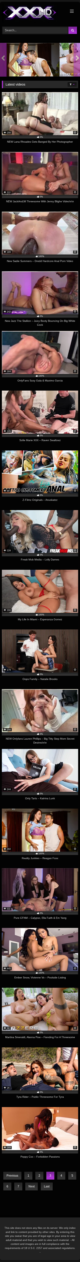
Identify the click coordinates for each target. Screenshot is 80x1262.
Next (31, 1186)
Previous (12, 1175)
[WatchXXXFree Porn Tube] (33, 14)
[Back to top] (68, 1251)
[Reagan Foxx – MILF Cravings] (29, 59)
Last (46, 1186)
